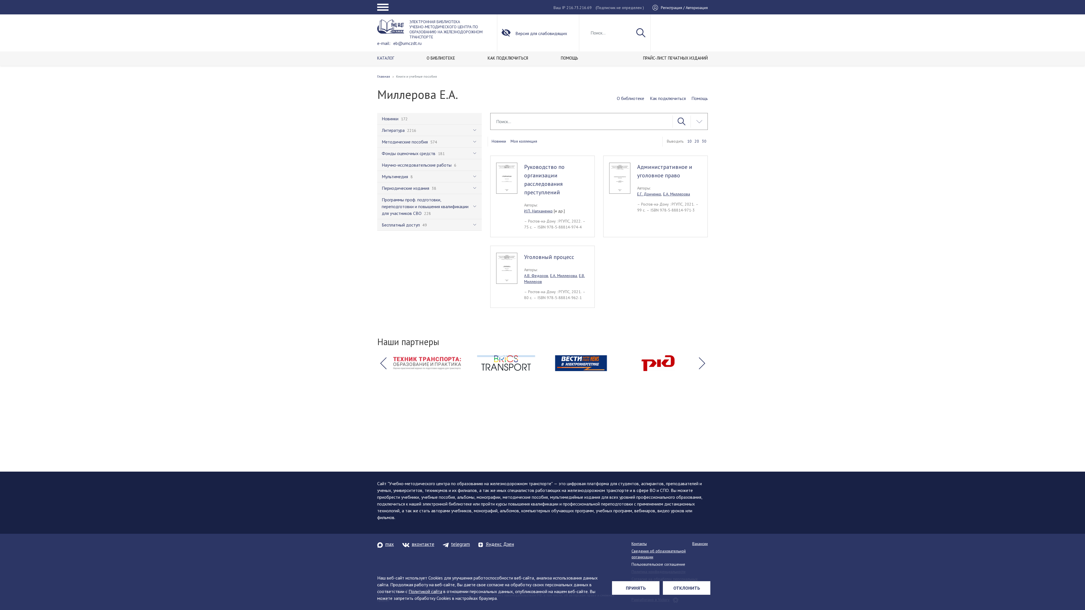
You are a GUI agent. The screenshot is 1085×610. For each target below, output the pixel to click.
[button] (383, 363)
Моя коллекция (524, 141)
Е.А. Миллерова (676, 194)
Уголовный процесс (549, 257)
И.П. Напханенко (538, 210)
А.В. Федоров (536, 275)
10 (689, 141)
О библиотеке (630, 98)
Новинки (499, 141)
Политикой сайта (425, 591)
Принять (636, 588)
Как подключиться (668, 98)
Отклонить (686, 588)
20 (697, 141)
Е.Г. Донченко (649, 194)
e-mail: (383, 43)
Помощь (699, 98)
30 (704, 141)
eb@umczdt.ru (407, 43)
